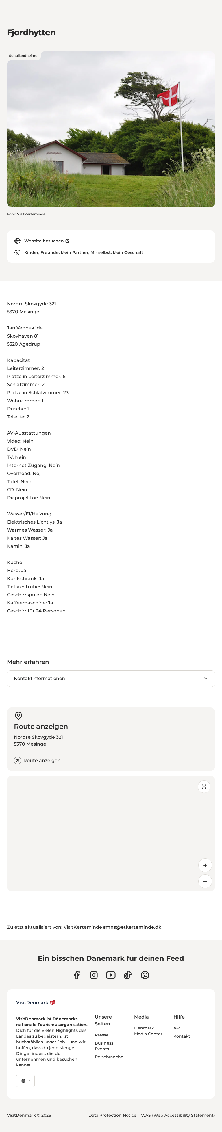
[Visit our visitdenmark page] (111, 975)
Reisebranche (109, 1057)
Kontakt (181, 1036)
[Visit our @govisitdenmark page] (128, 975)
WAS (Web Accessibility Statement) (178, 1115)
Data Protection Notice (112, 1115)
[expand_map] (204, 786)
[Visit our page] (94, 975)
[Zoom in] (205, 865)
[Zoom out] (205, 881)
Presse (102, 1035)
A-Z (176, 1028)
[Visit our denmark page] (77, 975)
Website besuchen (44, 240)
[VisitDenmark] (36, 1003)
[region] (111, 833)
